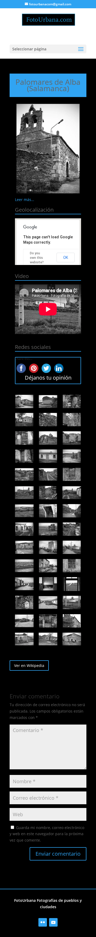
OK (65, 257)
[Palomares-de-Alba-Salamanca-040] (24, 639)
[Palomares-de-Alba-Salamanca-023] (48, 529)
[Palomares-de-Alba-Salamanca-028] (24, 565)
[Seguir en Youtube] (53, 922)
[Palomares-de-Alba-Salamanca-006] (71, 419)
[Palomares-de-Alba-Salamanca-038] (48, 621)
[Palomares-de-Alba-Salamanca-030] (71, 565)
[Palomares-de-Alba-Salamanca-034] (24, 602)
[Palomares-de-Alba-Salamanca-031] (24, 583)
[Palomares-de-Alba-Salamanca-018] (71, 492)
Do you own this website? (37, 257)
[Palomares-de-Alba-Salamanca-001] (24, 401)
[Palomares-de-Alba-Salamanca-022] (24, 529)
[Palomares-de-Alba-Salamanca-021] (71, 510)
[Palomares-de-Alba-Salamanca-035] (48, 602)
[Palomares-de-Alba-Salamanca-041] (48, 639)
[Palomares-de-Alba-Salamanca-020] (48, 510)
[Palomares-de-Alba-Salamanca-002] (48, 401)
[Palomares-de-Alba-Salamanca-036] (71, 602)
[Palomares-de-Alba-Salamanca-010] (24, 456)
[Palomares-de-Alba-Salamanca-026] (48, 547)
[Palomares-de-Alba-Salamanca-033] (71, 584)
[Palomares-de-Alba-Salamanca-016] (24, 492)
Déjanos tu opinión (48, 377)
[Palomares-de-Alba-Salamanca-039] (71, 621)
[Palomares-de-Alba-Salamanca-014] (48, 474)
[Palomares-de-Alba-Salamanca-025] (24, 547)
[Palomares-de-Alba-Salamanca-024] (71, 529)
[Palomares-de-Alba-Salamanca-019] (24, 510)
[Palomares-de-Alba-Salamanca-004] (24, 419)
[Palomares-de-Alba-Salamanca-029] (48, 565)
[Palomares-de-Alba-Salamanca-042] (71, 639)
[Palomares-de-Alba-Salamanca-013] (24, 474)
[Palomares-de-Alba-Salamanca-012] (71, 456)
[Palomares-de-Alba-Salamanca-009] (71, 438)
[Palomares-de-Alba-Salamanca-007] (24, 438)
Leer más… (24, 199)
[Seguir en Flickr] (42, 922)
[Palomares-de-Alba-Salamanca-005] (48, 419)
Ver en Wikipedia (29, 665)
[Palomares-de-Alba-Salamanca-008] (48, 438)
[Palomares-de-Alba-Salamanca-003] (71, 401)
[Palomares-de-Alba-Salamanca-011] (48, 456)
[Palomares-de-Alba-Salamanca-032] (48, 583)
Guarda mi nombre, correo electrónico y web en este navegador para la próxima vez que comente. (47, 834)
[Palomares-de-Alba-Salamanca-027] (71, 547)
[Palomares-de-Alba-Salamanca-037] (24, 621)
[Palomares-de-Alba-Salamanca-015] (71, 474)
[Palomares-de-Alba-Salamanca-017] (48, 492)
